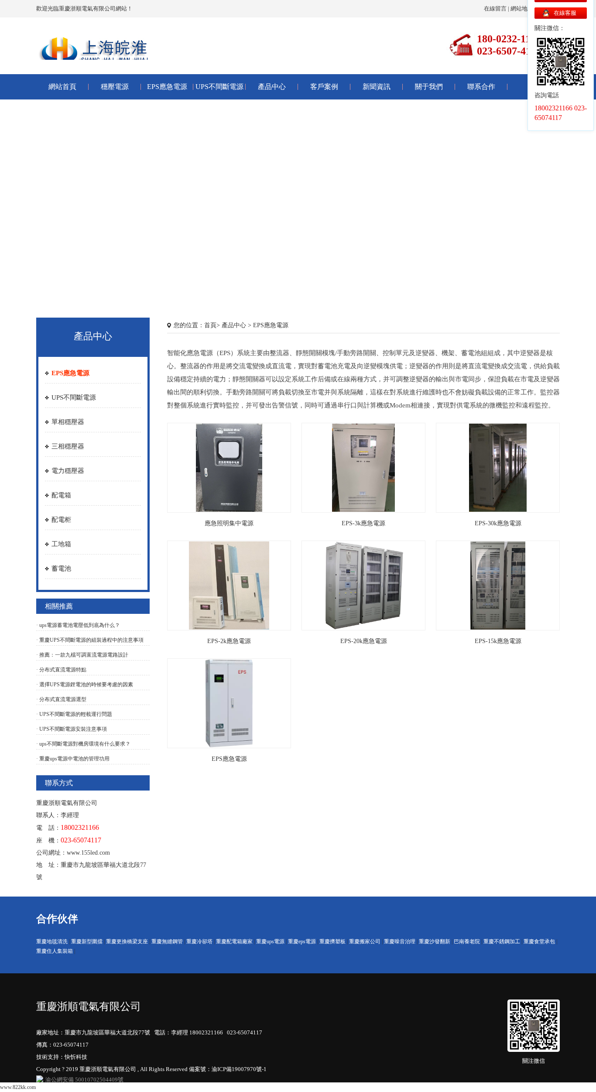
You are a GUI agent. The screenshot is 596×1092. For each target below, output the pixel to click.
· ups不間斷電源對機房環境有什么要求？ (83, 744)
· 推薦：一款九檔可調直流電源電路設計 (82, 655)
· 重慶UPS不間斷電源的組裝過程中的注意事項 (90, 640)
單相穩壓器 (67, 421)
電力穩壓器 (67, 470)
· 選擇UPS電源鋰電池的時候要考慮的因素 (84, 684)
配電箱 (61, 495)
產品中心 (272, 86)
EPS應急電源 (167, 86)
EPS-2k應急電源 (229, 641)
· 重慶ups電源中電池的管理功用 (73, 759)
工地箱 (61, 544)
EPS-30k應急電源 (498, 523)
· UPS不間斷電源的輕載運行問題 (74, 714)
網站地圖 (521, 8)
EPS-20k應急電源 (363, 641)
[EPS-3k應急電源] (363, 467)
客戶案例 (324, 86)
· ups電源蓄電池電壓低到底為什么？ (78, 625)
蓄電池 (61, 568)
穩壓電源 (115, 86)
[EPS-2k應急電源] (229, 585)
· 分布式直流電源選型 (61, 699)
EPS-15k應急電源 (498, 641)
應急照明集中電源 (229, 523)
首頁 (210, 325)
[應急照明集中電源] (229, 467)
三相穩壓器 (67, 446)
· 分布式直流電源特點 (61, 670)
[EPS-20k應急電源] (363, 585)
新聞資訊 (376, 86)
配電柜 (61, 519)
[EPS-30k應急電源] (498, 467)
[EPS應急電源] (229, 703)
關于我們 (429, 86)
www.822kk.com (18, 1087)
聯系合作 (481, 86)
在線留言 (495, 8)
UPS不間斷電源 (219, 86)
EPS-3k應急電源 (363, 523)
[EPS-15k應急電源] (497, 585)
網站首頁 (62, 86)
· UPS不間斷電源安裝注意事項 (71, 729)
